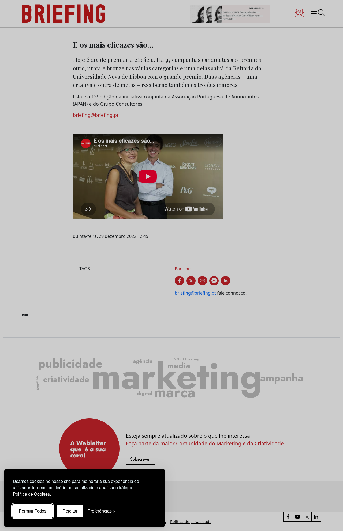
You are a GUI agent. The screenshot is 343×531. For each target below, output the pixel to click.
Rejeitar (69, 511)
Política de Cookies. (32, 494)
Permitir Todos (32, 511)
